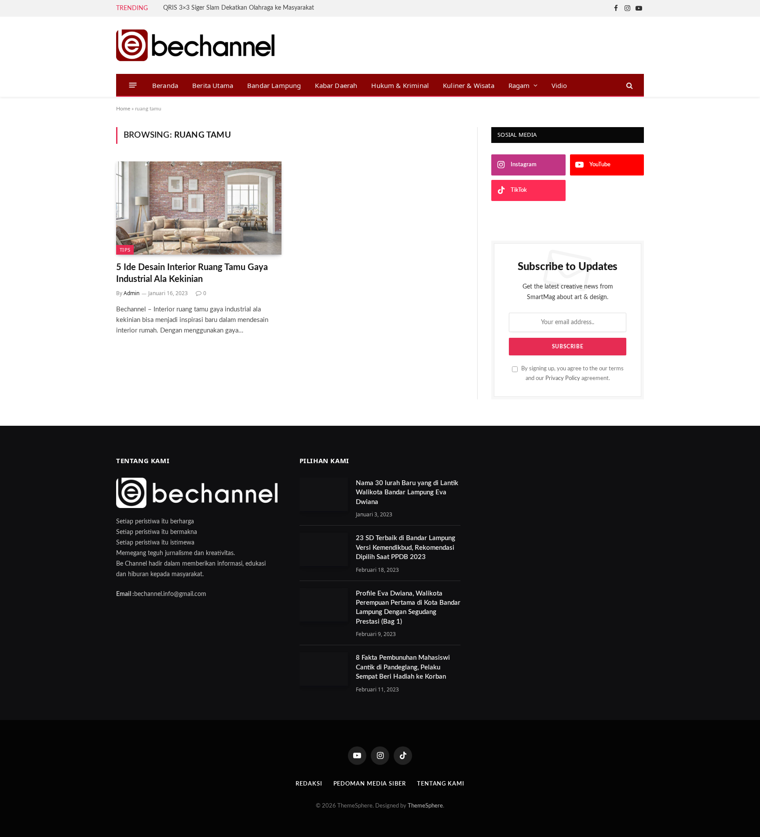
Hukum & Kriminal (400, 85)
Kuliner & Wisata (468, 85)
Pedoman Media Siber (369, 784)
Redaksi (309, 784)
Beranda (165, 85)
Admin (131, 293)
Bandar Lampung (274, 85)
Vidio (559, 85)
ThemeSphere (425, 806)
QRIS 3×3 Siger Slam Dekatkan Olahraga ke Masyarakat (238, 8)
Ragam (519, 85)
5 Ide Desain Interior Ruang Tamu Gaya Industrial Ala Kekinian (192, 273)
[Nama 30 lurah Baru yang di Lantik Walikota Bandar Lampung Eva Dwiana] (324, 494)
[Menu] (133, 85)
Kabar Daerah (336, 85)
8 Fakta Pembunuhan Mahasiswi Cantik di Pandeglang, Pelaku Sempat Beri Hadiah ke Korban (403, 667)
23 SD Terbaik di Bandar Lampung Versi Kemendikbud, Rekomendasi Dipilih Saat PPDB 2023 (405, 547)
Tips (125, 249)
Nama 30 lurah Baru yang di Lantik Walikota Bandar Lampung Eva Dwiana (407, 492)
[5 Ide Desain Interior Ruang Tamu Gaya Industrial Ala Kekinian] (198, 208)
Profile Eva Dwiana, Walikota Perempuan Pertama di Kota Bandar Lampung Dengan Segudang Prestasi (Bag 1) (408, 607)
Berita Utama (212, 85)
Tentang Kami (440, 784)
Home (123, 108)
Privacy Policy (562, 378)
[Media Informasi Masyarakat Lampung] (195, 45)
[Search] (629, 85)
